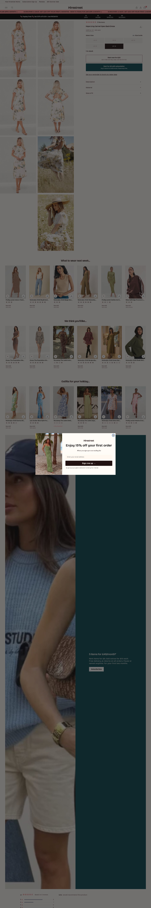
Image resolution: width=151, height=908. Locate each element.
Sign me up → (89, 463)
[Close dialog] (113, 435)
